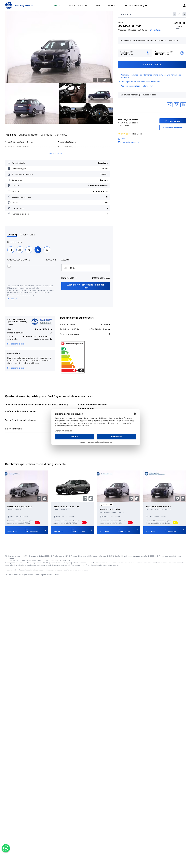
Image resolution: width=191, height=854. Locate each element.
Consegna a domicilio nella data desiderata (140, 81)
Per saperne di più (15, 344)
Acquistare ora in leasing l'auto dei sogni (85, 286)
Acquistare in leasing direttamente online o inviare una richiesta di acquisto (151, 76)
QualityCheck (105, 505)
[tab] (11, 135)
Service (111, 5)
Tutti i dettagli (155, 30)
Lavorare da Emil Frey (133, 5)
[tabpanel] (57, 178)
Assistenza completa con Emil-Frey (137, 86)
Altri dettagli (12, 299)
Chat (123, 138)
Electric (57, 5)
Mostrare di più (56, 153)
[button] (176, 104)
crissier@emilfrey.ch (130, 142)
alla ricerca (126, 14)
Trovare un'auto (76, 5)
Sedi (98, 5)
